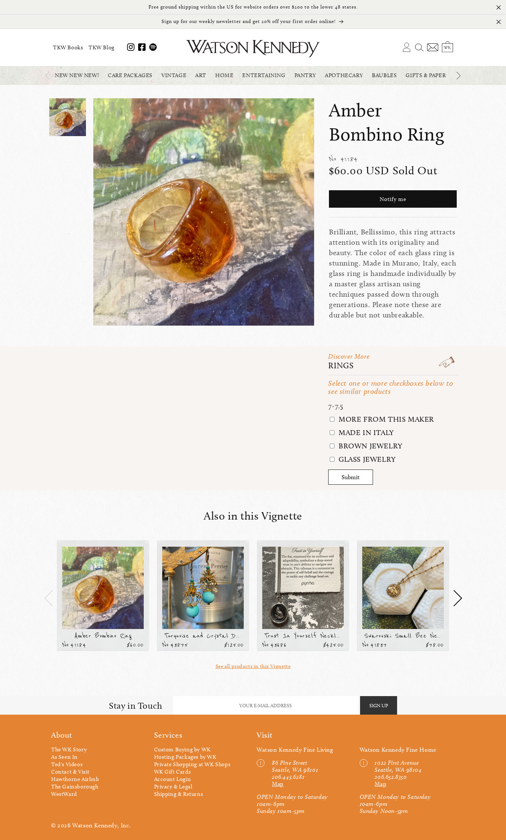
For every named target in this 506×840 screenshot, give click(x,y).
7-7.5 (335, 405)
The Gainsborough (75, 786)
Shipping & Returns (178, 794)
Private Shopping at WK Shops (192, 764)
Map (278, 783)
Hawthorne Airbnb (75, 779)
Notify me (393, 199)
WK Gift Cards (172, 771)
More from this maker (385, 419)
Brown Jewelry (369, 445)
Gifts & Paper (426, 75)
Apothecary (344, 75)
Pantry (305, 75)
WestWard (64, 794)
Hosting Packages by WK (185, 757)
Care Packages (130, 75)
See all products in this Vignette (253, 666)
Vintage (174, 75)
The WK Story (69, 749)
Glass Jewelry (366, 459)
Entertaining (263, 75)
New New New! (77, 75)
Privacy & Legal (173, 786)
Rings (340, 365)
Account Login (172, 779)
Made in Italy (365, 432)
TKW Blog (101, 47)
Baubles (384, 75)
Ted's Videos (67, 764)
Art (200, 75)
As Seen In (64, 757)
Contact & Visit (70, 771)
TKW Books (68, 47)
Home (224, 75)
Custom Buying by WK (182, 749)
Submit (351, 477)
